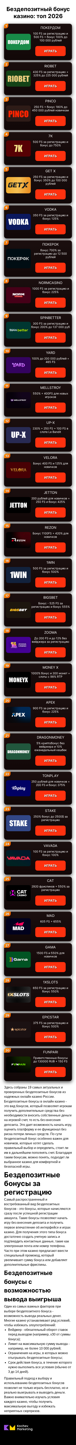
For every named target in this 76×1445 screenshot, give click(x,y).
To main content (12, 2)
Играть (50, 51)
